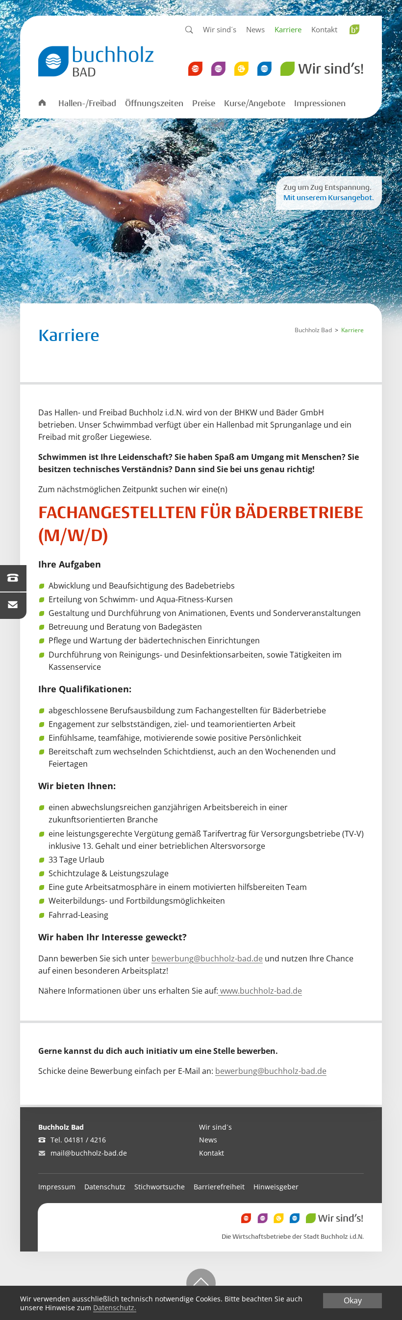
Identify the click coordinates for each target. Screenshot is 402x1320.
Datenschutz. (114, 1307)
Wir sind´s (219, 29)
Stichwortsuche (159, 1186)
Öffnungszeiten (154, 103)
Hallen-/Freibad (87, 103)
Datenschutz (105, 1186)
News (255, 29)
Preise (203, 103)
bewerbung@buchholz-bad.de (207, 958)
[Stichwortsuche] (189, 30)
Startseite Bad (41, 103)
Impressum (56, 1186)
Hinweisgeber (276, 1186)
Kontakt (324, 29)
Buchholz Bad (313, 330)
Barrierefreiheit (219, 1186)
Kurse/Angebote (254, 103)
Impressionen (320, 103)
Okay (353, 1300)
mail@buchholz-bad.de (88, 1153)
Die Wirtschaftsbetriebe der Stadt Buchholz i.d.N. (293, 1237)
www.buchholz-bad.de (260, 990)
